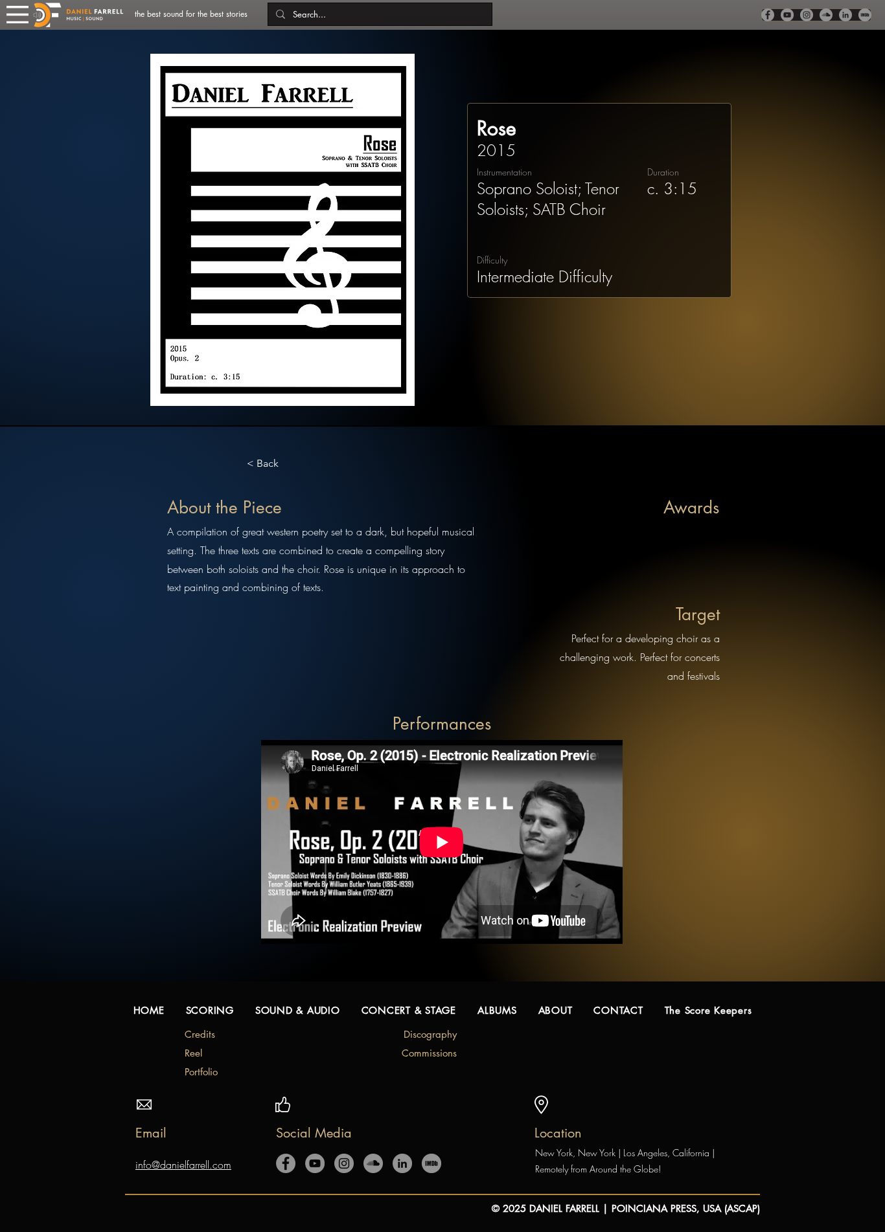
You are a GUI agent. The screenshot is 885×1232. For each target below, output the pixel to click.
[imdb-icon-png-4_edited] (864, 14)
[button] (17, 14)
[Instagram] (806, 14)
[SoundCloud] (826, 14)
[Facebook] (767, 14)
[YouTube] (787, 14)
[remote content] (442, 843)
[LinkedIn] (845, 14)
